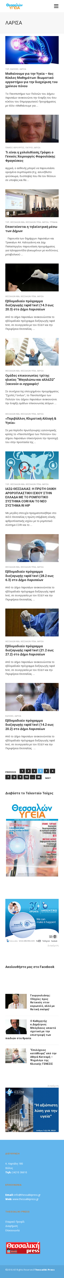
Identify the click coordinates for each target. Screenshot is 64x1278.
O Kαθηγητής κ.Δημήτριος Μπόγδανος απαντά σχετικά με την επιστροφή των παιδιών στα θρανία (30, 1029)
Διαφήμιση (11, 1226)
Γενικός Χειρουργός (14, 147)
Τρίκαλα (53, 222)
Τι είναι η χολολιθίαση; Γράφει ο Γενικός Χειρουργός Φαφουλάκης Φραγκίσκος (30, 156)
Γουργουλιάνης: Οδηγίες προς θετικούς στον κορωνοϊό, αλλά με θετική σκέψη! (42, 1002)
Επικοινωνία (12, 1230)
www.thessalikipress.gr (26, 1199)
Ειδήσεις (14, 69)
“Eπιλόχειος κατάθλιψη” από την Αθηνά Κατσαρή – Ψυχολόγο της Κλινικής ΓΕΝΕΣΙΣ (43, 1056)
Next (48, 778)
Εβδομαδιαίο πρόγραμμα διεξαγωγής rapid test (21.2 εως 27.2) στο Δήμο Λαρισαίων (29, 650)
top (7, 69)
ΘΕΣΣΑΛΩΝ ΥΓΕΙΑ (33, 222)
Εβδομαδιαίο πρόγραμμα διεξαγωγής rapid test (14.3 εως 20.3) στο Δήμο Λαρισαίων (29, 305)
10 (26, 776)
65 (39, 776)
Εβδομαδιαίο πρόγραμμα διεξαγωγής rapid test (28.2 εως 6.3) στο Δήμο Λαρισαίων (29, 576)
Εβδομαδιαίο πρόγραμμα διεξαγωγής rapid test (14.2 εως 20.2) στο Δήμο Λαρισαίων (29, 725)
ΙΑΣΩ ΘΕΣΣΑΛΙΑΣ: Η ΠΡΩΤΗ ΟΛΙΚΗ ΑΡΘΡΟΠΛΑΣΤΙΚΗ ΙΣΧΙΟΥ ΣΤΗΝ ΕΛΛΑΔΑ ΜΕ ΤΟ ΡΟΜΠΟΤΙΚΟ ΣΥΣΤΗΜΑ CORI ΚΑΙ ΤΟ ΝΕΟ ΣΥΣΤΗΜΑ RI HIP (30, 497)
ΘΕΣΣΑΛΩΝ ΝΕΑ (17, 222)
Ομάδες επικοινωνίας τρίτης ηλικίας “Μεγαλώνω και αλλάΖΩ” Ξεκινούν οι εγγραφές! (30, 380)
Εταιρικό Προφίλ (15, 1221)
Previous (10, 772)
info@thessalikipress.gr (27, 1194)
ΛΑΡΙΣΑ (23, 69)
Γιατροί (29, 147)
